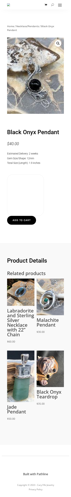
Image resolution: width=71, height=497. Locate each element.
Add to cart (22, 220)
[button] (58, 43)
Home (10, 26)
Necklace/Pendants (27, 26)
